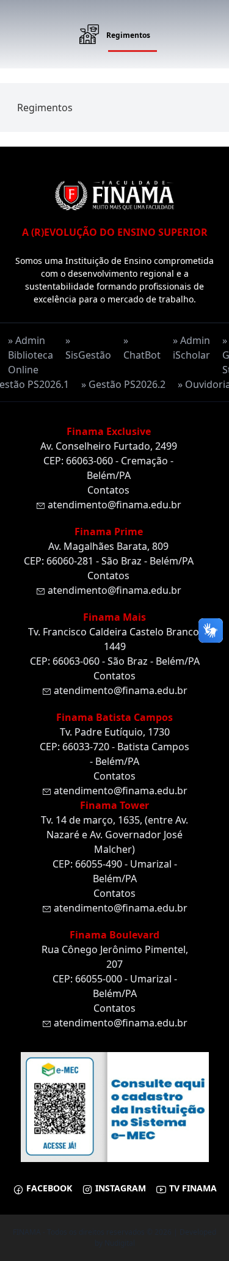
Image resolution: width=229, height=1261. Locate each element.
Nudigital (119, 1243)
